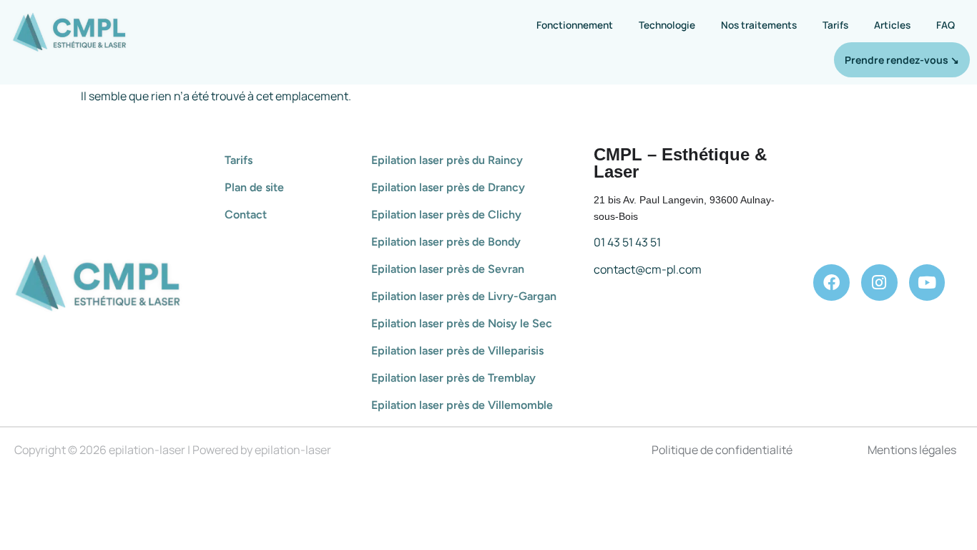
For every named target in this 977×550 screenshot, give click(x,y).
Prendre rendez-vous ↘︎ (902, 60)
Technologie (667, 25)
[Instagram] (879, 282)
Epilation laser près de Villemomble (462, 405)
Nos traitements (759, 25)
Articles (892, 25)
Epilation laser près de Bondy (446, 242)
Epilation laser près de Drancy (448, 187)
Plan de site (254, 187)
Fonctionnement (574, 25)
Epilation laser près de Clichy (446, 214)
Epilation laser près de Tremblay (453, 378)
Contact (246, 214)
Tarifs (835, 25)
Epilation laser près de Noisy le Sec (461, 323)
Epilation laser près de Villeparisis (457, 350)
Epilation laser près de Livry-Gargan (463, 296)
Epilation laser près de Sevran (447, 269)
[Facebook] (831, 282)
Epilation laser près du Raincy (447, 160)
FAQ (945, 25)
